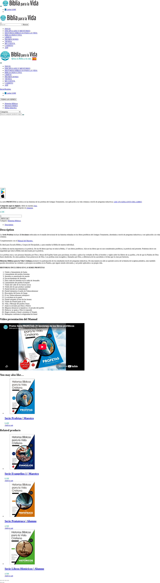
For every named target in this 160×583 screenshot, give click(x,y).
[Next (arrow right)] (3, 582)
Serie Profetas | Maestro (19, 418)
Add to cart (4, 218)
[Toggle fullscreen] (6, 580)
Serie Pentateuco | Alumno (20, 521)
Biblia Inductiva (11, 108)
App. (35, 206)
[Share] (3, 580)
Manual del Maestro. (25, 241)
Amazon (29, 208)
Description (9, 225)
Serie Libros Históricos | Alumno (24, 568)
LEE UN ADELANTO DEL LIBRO (128, 202)
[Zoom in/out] (8, 580)
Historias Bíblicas (11, 104)
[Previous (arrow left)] (1, 582)
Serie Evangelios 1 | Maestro (22, 473)
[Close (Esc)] (1, 580)
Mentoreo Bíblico (11, 106)
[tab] (82, 225)
